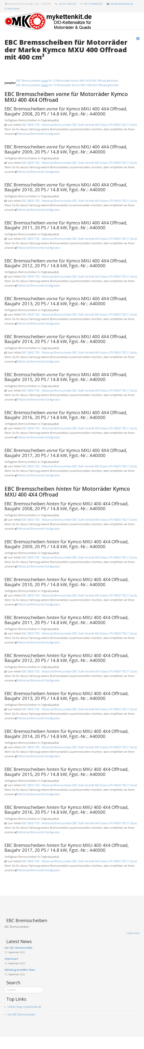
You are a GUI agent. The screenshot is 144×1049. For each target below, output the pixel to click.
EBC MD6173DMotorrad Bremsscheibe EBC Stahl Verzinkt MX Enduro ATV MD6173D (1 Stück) (79, 125)
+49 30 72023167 (67, 3)
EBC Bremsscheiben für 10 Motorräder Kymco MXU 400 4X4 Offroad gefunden (67, 80)
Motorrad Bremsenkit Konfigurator (39, 133)
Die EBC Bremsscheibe (21, 1014)
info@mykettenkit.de (121, 3)
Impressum (13, 8)
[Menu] (138, 38)
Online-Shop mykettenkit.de (24, 1007)
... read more (132, 933)
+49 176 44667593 (92, 3)
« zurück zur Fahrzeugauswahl (22, 65)
